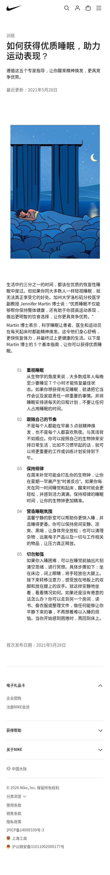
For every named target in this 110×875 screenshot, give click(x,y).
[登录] (77, 8)
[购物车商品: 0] (88, 8)
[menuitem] (17, 796)
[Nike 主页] (14, 8)
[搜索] (67, 8)
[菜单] (99, 8)
